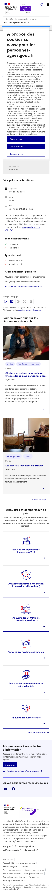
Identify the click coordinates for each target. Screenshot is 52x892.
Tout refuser (16, 146)
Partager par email (11, 301)
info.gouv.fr (8, 846)
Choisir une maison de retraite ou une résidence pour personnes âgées (26, 374)
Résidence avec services (28, 364)
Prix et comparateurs (12, 870)
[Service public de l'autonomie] (28, 809)
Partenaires (34, 877)
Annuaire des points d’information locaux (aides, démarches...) (26, 584)
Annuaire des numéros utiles (26, 717)
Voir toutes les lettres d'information (21, 771)
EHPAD (10, 364)
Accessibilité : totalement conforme (19, 863)
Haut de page (40, 499)
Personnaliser (16, 153)
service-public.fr (26, 846)
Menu (47, 4)
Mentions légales (10, 866)
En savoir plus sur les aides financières (22, 286)
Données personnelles (34, 870)
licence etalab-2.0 (10, 889)
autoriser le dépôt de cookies (29, 310)
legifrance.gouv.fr (11, 850)
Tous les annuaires (36, 732)
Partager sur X (24, 301)
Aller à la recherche (41, 4)
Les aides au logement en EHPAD (24, 465)
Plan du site (8, 859)
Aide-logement (13, 456)
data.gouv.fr (30, 850)
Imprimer (5, 301)
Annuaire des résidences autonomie (26, 651)
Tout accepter (17, 139)
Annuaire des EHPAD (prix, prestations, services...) (26, 619)
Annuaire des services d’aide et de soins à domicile (26, 684)
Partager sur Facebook (18, 301)
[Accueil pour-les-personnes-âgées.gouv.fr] (25, 9)
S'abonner (10, 764)
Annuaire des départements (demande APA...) (26, 550)
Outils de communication (14, 877)
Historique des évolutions (14, 880)
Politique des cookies (33, 873)
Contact (24, 866)
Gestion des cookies (12, 873)
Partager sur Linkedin (31, 301)
